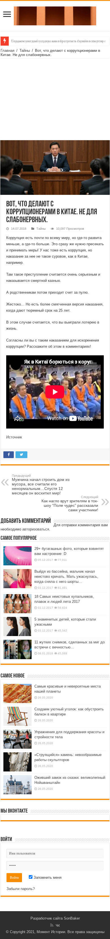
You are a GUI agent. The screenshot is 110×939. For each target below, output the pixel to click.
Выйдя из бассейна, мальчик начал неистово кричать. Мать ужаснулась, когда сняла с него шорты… (66, 576)
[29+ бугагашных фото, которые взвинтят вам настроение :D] (17, 555)
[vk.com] (57, 925)
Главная (7, 50)
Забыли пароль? (20, 889)
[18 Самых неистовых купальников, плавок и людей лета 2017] (17, 603)
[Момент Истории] (55, 15)
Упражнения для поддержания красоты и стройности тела (57, 41)
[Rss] (52, 925)
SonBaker (72, 918)
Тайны (24, 50)
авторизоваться (35, 529)
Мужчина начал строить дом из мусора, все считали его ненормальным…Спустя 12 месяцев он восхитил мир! (40, 484)
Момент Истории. (51, 932)
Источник (14, 437)
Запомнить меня (46, 877)
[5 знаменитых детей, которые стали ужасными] (17, 626)
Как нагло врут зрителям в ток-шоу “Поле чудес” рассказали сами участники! (69, 503)
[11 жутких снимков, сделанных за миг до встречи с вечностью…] (17, 649)
